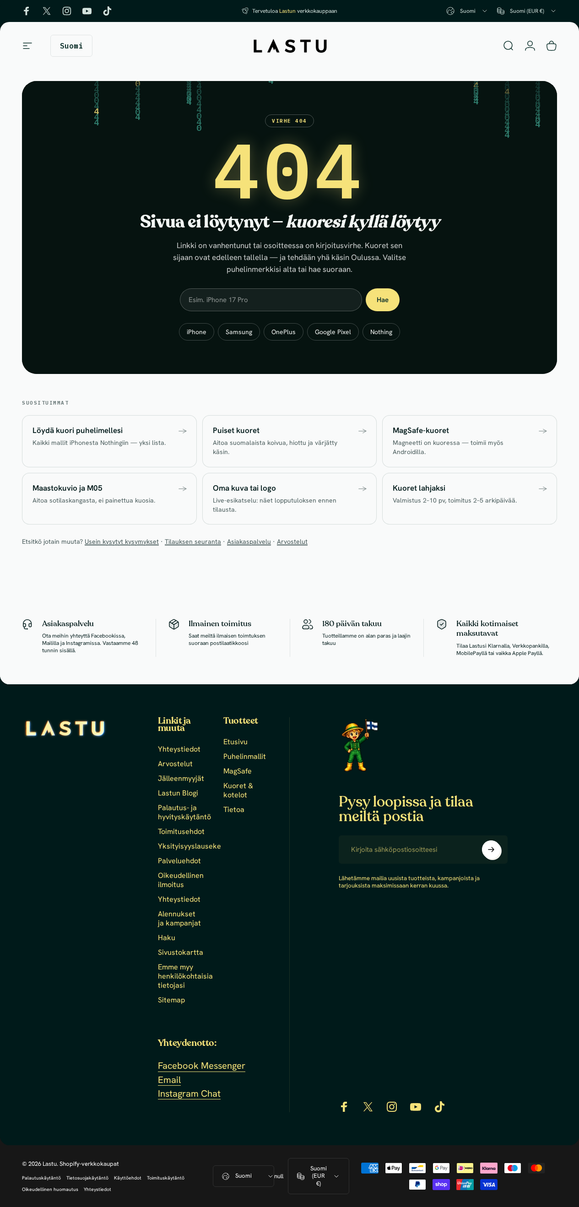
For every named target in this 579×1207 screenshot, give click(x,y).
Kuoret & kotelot (238, 790)
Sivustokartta (180, 952)
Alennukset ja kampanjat (179, 918)
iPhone (196, 332)
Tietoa (233, 809)
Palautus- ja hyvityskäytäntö (184, 812)
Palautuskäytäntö (41, 1178)
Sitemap (171, 1000)
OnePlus (283, 332)
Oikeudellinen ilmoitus (181, 880)
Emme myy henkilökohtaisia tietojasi (185, 976)
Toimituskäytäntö (165, 1178)
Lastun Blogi (178, 793)
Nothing (381, 332)
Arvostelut (292, 541)
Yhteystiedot (179, 749)
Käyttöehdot (127, 1178)
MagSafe (237, 771)
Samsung (239, 332)
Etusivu (235, 742)
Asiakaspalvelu (249, 541)
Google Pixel (333, 332)
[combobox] (467, 11)
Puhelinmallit (244, 756)
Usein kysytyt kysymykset (122, 541)
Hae (383, 299)
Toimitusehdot (181, 831)
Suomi (243, 1176)
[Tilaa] (491, 849)
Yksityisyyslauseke (189, 846)
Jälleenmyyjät (181, 778)
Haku (166, 937)
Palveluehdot (179, 861)
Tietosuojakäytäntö (87, 1178)
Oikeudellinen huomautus (50, 1189)
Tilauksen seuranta (193, 541)
